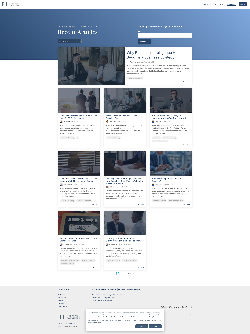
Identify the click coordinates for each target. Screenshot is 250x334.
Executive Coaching (67, 138)
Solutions (207, 4)
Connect (243, 4)
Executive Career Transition (70, 260)
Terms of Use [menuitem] (72, 323)
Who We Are (219, 4)
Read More (186, 82)
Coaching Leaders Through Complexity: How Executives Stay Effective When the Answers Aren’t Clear (124, 181)
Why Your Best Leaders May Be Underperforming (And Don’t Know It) (169, 117)
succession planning (67, 263)
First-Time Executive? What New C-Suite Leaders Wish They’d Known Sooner (78, 180)
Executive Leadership (135, 78)
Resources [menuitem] (61, 303)
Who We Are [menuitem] (62, 298)
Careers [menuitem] (60, 300)
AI (77, 138)
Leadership (156, 138)
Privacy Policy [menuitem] (62, 323)
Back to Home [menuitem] (62, 306)
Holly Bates (158, 122)
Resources (231, 4)
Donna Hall (112, 122)
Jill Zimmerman (113, 187)
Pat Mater (66, 122)
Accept (142, 326)
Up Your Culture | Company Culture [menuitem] (103, 298)
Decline (155, 326)
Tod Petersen (67, 184)
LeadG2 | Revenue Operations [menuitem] (102, 300)
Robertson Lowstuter (136, 62)
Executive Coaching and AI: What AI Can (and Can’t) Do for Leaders (78, 117)
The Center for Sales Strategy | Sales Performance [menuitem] (108, 295)
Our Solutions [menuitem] (62, 295)
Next (129, 274)
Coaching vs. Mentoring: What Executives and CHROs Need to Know (123, 239)
